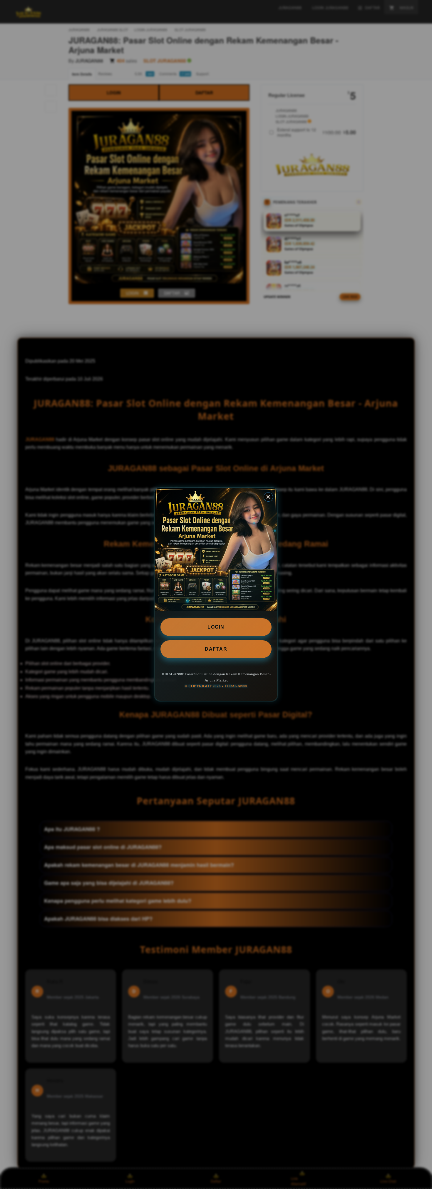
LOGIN (216, 626)
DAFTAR (216, 649)
